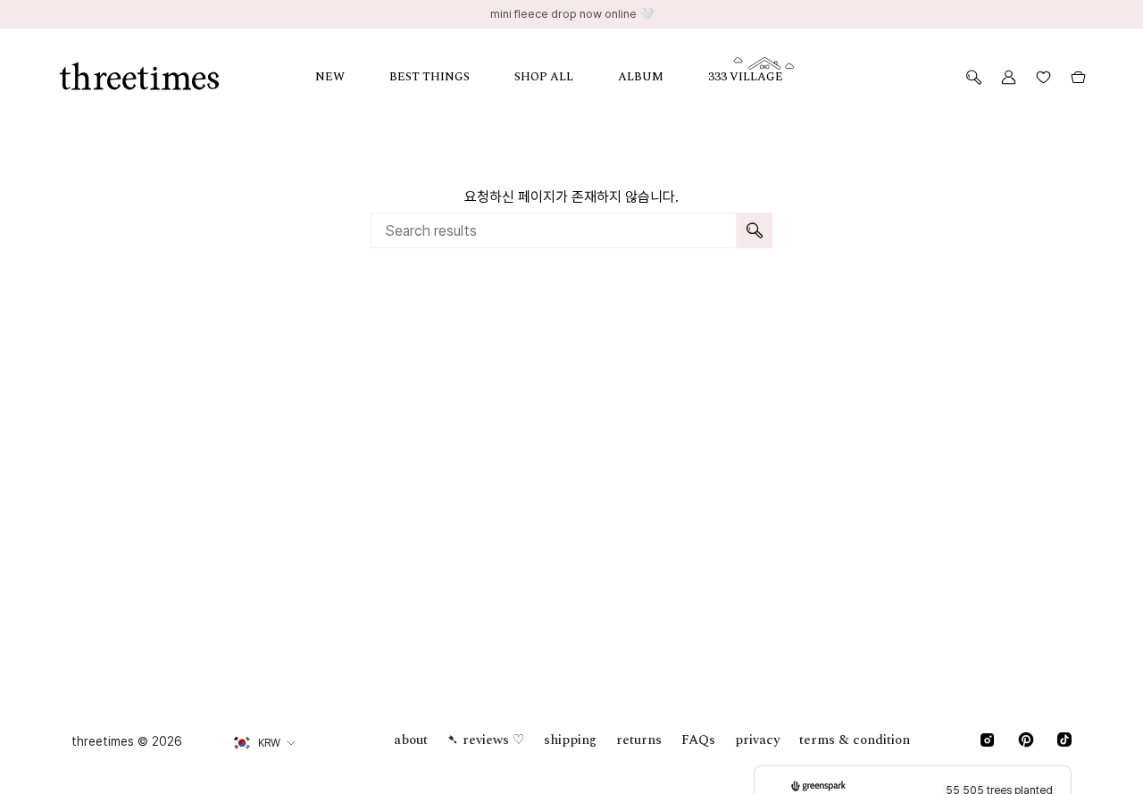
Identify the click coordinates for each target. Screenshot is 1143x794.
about (411, 740)
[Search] (754, 230)
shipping (570, 740)
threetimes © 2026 (126, 741)
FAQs (698, 740)
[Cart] (1078, 77)
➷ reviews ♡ (485, 740)
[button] (352, 77)
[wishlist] (1043, 77)
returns (639, 740)
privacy (757, 740)
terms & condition (854, 740)
